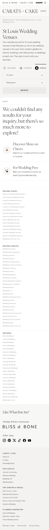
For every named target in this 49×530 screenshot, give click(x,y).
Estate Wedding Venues (11, 204)
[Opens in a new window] (10, 3)
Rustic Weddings (8, 358)
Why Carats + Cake (10, 491)
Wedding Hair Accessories (12, 313)
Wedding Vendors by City (12, 326)
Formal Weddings (9, 345)
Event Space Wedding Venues (13, 197)
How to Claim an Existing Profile (14, 501)
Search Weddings (9, 513)
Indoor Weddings (9, 371)
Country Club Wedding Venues (13, 207)
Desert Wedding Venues (11, 223)
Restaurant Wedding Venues (13, 216)
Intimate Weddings (9, 365)
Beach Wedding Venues (11, 220)
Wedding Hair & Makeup (11, 284)
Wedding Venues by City (11, 239)
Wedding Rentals (9, 300)
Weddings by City (9, 400)
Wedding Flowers (9, 258)
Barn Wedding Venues (10, 210)
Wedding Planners (9, 249)
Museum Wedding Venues (12, 213)
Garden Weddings (9, 387)
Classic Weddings (9, 339)
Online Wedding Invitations (12, 281)
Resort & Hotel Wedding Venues (14, 194)
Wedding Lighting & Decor (12, 297)
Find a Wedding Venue (11, 519)
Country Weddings (9, 377)
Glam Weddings (8, 349)
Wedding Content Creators (12, 265)
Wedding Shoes (8, 310)
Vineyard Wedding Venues (12, 200)
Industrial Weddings (10, 352)
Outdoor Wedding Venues (12, 232)
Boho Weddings (8, 336)
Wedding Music (8, 294)
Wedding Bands (8, 287)
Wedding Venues (9, 20)
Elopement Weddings (10, 368)
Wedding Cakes (8, 271)
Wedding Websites (9, 274)
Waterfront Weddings (10, 397)
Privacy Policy (34, 525)
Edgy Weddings (8, 342)
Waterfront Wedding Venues (13, 236)
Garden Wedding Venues (11, 226)
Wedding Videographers (11, 262)
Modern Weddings (9, 355)
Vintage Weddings (9, 361)
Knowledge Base (9, 463)
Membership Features (10, 494)
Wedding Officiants (9, 303)
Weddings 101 (7, 479)
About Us (6, 457)
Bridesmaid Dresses (10, 316)
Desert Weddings (9, 381)
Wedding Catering (9, 268)
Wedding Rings (8, 323)
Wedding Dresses (9, 307)
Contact (5, 460)
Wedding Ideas (8, 482)
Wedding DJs (7, 290)
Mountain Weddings (10, 390)
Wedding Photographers (11, 252)
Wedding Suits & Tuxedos (12, 319)
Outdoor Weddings (9, 374)
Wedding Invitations (10, 278)
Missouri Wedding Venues (25, 20)
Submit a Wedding (9, 475)
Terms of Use (21, 525)
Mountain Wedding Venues (12, 229)
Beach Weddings (9, 393)
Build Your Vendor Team (11, 516)
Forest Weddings (8, 384)
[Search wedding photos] (39, 3)
